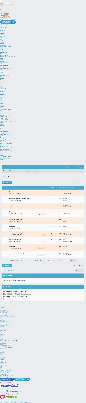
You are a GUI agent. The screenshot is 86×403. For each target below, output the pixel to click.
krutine (11, 205)
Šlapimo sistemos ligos (4, 325)
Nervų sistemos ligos (4, 320)
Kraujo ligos (2, 319)
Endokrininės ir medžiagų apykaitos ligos (8, 316)
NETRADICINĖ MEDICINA (5, 62)
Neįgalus (1, 356)
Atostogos (2, 349)
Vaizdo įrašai (2, 71)
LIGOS (1, 69)
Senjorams (2, 335)
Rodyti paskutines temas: (16, 260)
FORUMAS (2, 81)
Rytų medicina (3, 343)
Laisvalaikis (2, 348)
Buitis (1, 354)
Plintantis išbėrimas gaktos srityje (19, 198)
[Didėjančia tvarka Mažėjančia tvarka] (62, 260)
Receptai (1, 368)
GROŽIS (1, 39)
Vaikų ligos (2, 326)
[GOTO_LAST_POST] (66, 198)
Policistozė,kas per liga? (16, 219)
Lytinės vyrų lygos (3, 315)
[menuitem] (79, 167)
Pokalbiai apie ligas (25, 171)
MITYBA (1, 49)
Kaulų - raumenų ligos (4, 317)
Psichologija (2, 351)
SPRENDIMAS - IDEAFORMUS (24, 402)
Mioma (11, 211)
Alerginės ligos (3, 310)
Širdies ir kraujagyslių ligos (5, 324)
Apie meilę (2, 352)
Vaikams (1, 334)
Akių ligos (2, 309)
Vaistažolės (2, 342)
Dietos (1, 366)
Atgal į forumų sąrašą (8, 270)
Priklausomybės (3, 357)
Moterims (2, 331)
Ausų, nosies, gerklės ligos (5, 311)
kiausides (12, 226)
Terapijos (1, 344)
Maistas (1, 361)
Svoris (1, 367)
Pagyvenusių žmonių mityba (5, 365)
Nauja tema (7, 182)
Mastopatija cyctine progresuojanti (19, 253)
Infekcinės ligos (3, 329)
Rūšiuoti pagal (38, 260)
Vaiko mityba (2, 363)
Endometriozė (13, 191)
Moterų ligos (36, 171)
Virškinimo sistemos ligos (5, 327)
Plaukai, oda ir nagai (4, 336)
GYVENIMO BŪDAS (4, 24)
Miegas (1, 339)
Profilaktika (2, 353)
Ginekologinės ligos (4, 314)
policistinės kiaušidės (15, 239)
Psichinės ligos (3, 322)
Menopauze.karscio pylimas (17, 233)
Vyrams (1, 333)
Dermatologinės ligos (4, 312)
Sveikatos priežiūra (3, 338)
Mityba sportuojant (3, 362)
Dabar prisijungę (7, 275)
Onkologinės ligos (3, 321)
